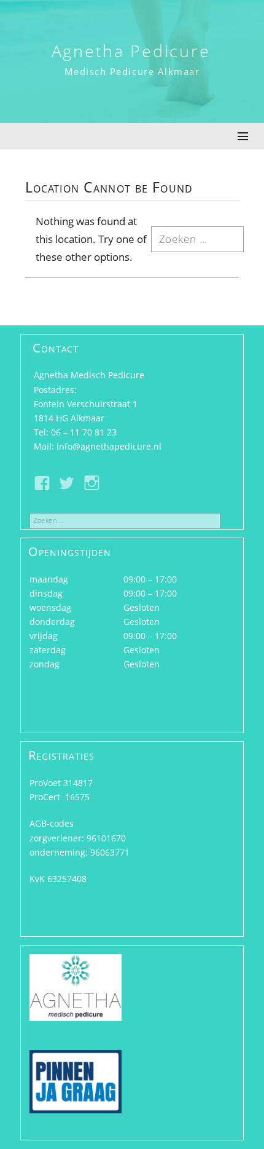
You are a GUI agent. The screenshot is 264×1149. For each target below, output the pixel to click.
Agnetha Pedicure (131, 50)
